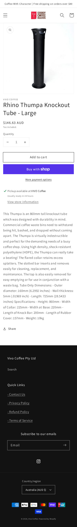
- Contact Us (16, 394)
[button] (5, 15)
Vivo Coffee (33, 519)
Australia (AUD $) (36, 490)
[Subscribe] (65, 445)
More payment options (38, 179)
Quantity (8, 134)
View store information (22, 202)
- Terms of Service (20, 420)
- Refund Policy (18, 412)
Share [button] (12, 329)
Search (12, 369)
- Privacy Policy (18, 403)
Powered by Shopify (47, 519)
